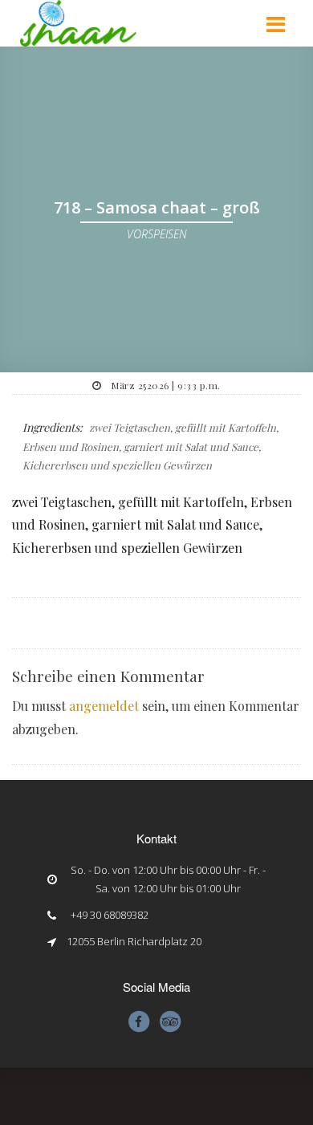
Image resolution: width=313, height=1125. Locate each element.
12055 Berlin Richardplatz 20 (134, 941)
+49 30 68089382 (109, 915)
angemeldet (104, 705)
